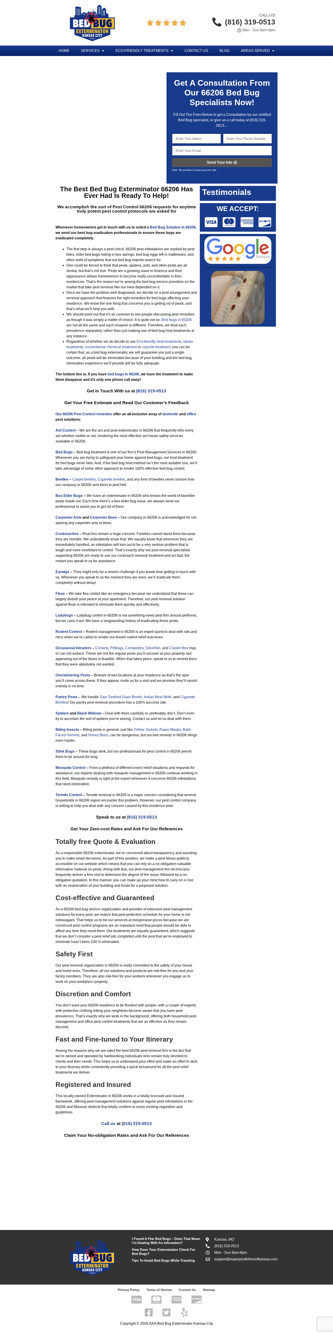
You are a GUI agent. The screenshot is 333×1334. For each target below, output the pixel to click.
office (191, 414)
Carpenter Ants (69, 517)
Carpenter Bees (103, 517)
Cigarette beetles (111, 479)
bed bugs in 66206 (123, 374)
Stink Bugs (65, 751)
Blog (224, 51)
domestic (170, 414)
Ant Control (65, 430)
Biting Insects (67, 729)
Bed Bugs (64, 452)
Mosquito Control (70, 768)
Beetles (62, 479)
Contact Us (196, 51)
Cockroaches (67, 534)
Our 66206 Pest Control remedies (84, 414)
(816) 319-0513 (151, 391)
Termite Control (69, 795)
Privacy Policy (129, 1290)
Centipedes (134, 648)
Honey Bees (98, 735)
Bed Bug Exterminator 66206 (133, 189)
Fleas (60, 593)
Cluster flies (178, 648)
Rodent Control (69, 632)
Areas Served (255, 51)
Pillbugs (116, 648)
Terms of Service (159, 1290)
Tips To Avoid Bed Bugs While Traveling (163, 1260)
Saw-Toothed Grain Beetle (121, 697)
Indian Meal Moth (157, 697)
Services (90, 51)
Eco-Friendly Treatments (142, 51)
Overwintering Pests (73, 675)
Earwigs (62, 572)
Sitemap (209, 1290)
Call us (108, 1123)
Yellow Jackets (146, 729)
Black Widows (89, 713)
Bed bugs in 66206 (177, 320)
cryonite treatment (156, 347)
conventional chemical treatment (111, 347)
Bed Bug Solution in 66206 (173, 227)
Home (64, 51)
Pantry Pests (66, 697)
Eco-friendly (146, 341)
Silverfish (152, 648)
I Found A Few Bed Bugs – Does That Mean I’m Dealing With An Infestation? (166, 1241)
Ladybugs (64, 615)
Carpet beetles (84, 479)
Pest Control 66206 (132, 206)
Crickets (101, 648)
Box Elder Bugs (69, 496)
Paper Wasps (170, 729)
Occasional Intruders (73, 648)
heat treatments (169, 341)
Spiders (62, 713)
